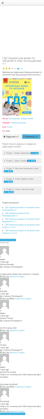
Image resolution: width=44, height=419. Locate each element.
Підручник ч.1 (12, 136)
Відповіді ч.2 (32, 136)
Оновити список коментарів (12, 414)
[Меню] (2, 3)
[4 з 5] (12, 68)
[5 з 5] (15, 68)
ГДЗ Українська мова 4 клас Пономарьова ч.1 (15, 214)
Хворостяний (27, 118)
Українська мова (18, 122)
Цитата (13, 276)
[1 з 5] (3, 68)
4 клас (9, 127)
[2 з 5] (6, 68)
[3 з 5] (9, 68)
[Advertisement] (22, 30)
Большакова (14, 118)
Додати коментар (8, 240)
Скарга (21, 276)
